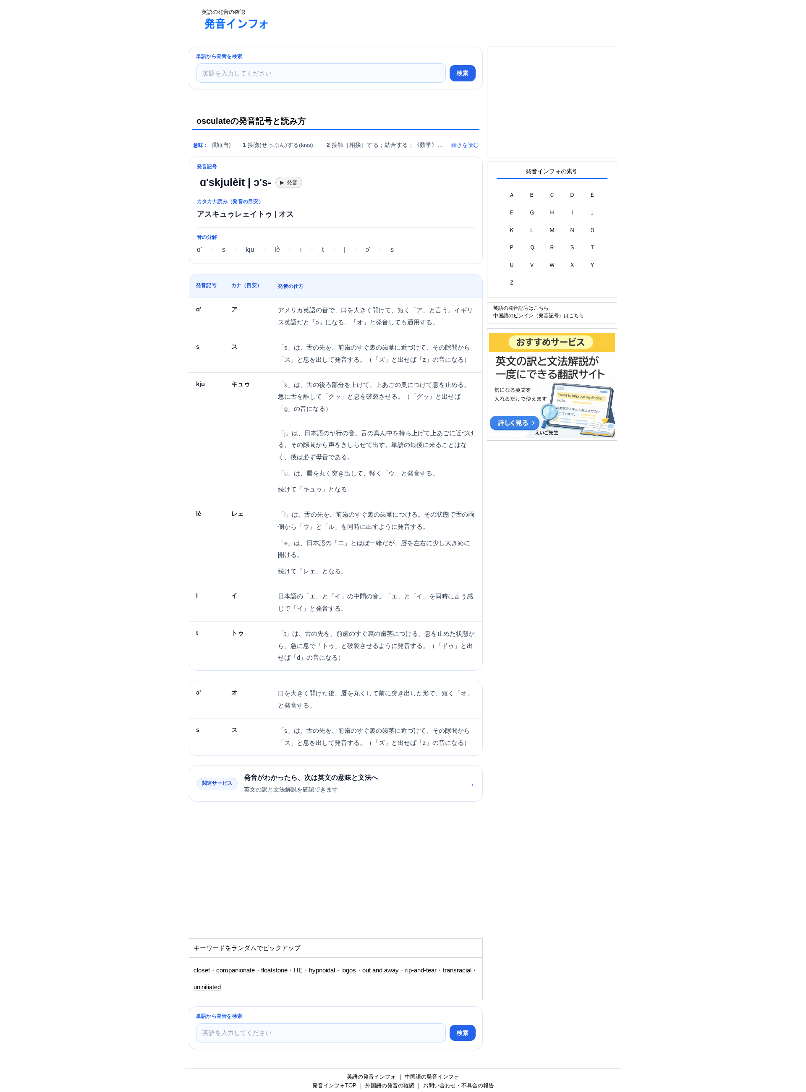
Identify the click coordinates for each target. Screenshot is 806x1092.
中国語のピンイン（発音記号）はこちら (538, 315)
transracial (457, 970)
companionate (235, 970)
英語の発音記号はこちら (521, 308)
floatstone (274, 970)
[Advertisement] (430, 19)
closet (202, 970)
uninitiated (207, 987)
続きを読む (465, 145)
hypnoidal (322, 970)
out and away (380, 970)
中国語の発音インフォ (432, 1077)
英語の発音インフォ (371, 1077)
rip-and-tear (421, 970)
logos (348, 970)
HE (298, 970)
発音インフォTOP (334, 1085)
